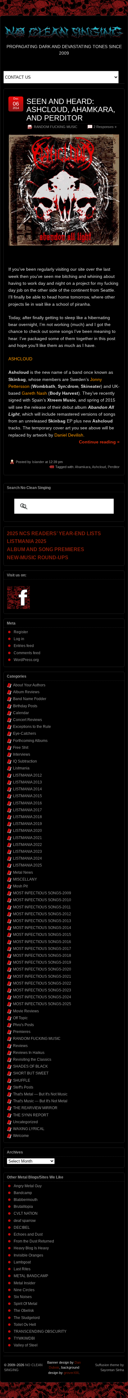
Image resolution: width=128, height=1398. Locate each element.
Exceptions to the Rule (32, 726)
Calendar (21, 713)
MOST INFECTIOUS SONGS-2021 (42, 976)
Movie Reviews (26, 1011)
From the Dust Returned (34, 1241)
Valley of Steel (26, 1345)
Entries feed (24, 646)
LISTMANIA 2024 (27, 858)
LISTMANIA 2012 (27, 775)
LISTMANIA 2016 (27, 803)
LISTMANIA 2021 (27, 838)
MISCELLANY (25, 879)
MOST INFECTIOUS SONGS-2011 (42, 907)
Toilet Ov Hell (25, 1324)
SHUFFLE (21, 1080)
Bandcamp (23, 1193)
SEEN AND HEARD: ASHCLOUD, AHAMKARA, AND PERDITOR (70, 109)
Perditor (114, 467)
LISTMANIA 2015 (27, 796)
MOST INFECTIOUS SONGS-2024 (42, 997)
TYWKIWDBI (24, 1338)
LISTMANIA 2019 (27, 824)
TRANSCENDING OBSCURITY (40, 1331)
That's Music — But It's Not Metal (40, 1101)
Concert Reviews (27, 720)
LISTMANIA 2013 (27, 782)
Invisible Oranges (28, 1255)
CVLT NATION (26, 1213)
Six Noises (23, 1297)
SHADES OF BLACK (30, 1066)
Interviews (21, 754)
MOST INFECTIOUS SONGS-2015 (42, 934)
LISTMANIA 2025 (27, 865)
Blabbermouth (26, 1200)
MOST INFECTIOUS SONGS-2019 (42, 962)
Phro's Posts (23, 1025)
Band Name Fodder (29, 699)
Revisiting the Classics (32, 1059)
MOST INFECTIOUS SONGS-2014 (42, 928)
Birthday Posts (25, 706)
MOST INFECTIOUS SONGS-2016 (42, 942)
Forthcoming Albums (30, 741)
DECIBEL (22, 1227)
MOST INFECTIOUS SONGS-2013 (42, 921)
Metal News (23, 872)
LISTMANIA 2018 (27, 817)
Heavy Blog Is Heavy (31, 1248)
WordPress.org (26, 660)
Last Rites (22, 1269)
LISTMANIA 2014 (27, 789)
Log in (19, 639)
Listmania (21, 768)
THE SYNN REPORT (30, 1115)
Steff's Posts (23, 1087)
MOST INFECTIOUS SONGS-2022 (42, 983)
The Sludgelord (27, 1318)
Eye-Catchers (24, 733)
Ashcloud (99, 467)
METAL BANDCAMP (31, 1276)
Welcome (21, 1136)
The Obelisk (24, 1310)
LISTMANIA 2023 (27, 851)
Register (21, 632)
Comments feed (27, 653)
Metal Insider (24, 1283)
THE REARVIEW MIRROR (35, 1108)
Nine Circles (24, 1290)
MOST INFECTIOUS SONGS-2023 (42, 990)
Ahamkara (82, 467)
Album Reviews (26, 692)
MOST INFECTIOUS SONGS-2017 (42, 948)
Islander (38, 462)
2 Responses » (105, 127)
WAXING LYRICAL (28, 1129)
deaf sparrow (25, 1220)
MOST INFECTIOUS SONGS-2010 (42, 900)
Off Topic (20, 1018)
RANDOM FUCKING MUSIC (55, 127)
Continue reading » (99, 441)
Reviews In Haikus (28, 1052)
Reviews (20, 1046)
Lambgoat (22, 1262)
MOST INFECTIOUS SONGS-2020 (42, 969)
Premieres (21, 1032)
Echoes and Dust (28, 1234)
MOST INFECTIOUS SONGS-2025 (42, 1004)
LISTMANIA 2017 (27, 810)
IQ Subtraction (25, 761)
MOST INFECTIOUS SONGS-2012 (42, 914)
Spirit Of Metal (25, 1304)
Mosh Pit (20, 886)
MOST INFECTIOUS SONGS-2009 (42, 893)
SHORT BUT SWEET (30, 1073)
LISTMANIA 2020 (27, 830)
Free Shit (20, 747)
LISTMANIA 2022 (27, 844)
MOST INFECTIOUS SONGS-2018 (42, 955)
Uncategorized (25, 1122)
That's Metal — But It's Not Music (40, 1094)
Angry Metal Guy (28, 1186)
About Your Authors (29, 685)
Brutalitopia (23, 1206)
